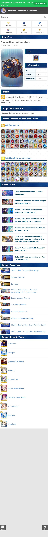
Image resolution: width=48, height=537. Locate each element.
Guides (24, 32)
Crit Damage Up (12, 125)
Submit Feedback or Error (9, 45)
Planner (40, 25)
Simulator (8, 32)
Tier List (8, 25)
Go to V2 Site (40, 4)
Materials (39, 32)
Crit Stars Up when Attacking (18, 158)
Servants (24, 25)
